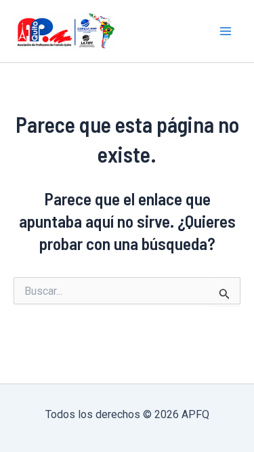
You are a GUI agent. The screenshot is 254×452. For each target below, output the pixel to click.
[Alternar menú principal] (225, 31)
